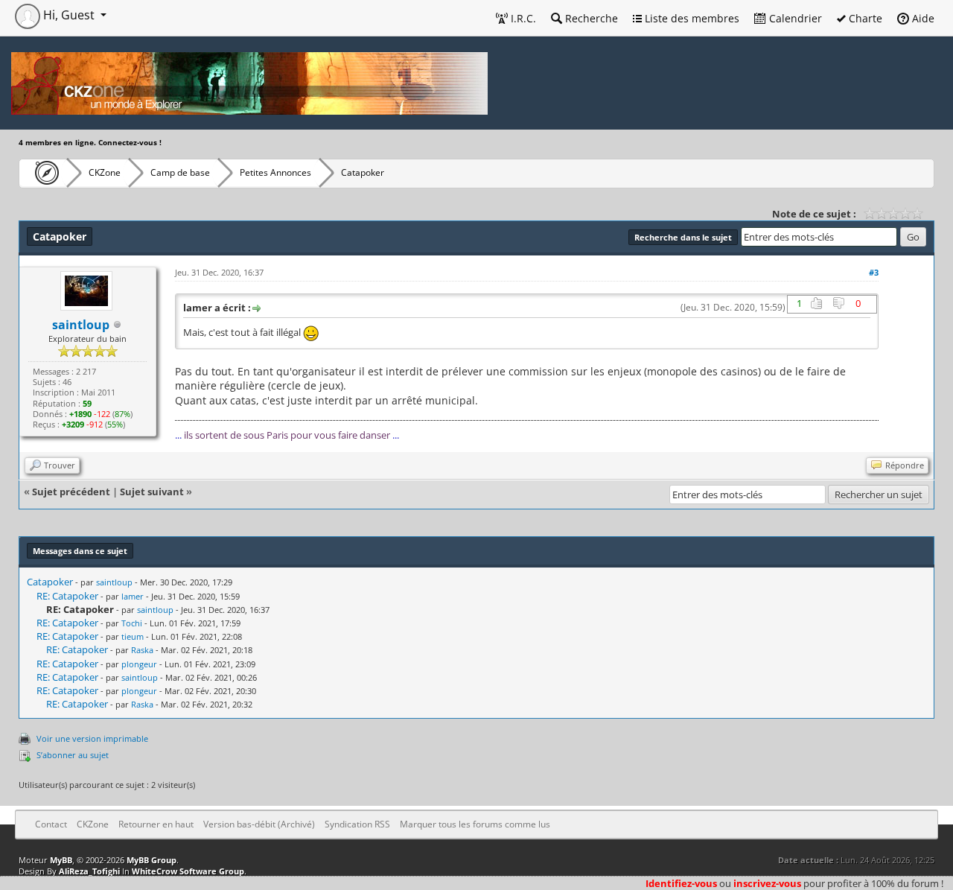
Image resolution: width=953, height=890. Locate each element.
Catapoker (50, 581)
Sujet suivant (152, 491)
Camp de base (180, 172)
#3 (874, 272)
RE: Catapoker (67, 596)
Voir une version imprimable (92, 738)
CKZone (105, 172)
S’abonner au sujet (72, 754)
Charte (864, 18)
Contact (51, 824)
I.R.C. (522, 18)
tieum (132, 636)
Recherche (590, 18)
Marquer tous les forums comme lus (475, 824)
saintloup (114, 582)
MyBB (61, 859)
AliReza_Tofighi (89, 871)
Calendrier (794, 18)
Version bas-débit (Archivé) (259, 824)
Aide (921, 18)
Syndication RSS (357, 824)
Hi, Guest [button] (69, 15)
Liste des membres (690, 18)
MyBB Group (151, 859)
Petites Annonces (275, 172)
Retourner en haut (156, 824)
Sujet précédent (71, 491)
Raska (142, 649)
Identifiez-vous (681, 883)
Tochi (131, 623)
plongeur (139, 664)
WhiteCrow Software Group (188, 871)
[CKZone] (42, 172)
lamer (132, 596)
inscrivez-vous (767, 883)
